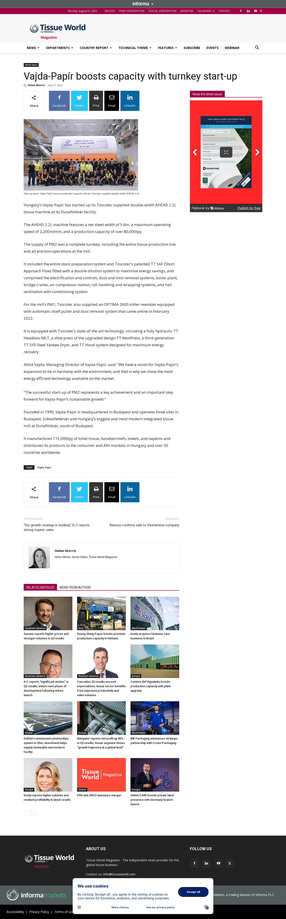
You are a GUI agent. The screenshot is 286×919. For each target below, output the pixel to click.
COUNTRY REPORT (94, 48)
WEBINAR (232, 48)
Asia (80, 628)
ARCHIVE (110, 11)
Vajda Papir (44, 467)
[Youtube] (255, 11)
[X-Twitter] (261, 11)
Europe (136, 676)
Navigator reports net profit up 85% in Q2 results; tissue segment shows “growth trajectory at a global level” (101, 743)
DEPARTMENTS (58, 48)
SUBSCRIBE (192, 48)
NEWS (31, 48)
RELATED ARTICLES (40, 587)
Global (29, 732)
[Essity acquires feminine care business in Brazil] (154, 613)
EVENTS (212, 48)
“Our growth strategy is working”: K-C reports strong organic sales (57, 527)
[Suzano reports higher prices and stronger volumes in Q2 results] (48, 613)
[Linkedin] (248, 11)
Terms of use (64, 912)
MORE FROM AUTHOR (75, 587)
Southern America (35, 628)
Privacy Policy (39, 912)
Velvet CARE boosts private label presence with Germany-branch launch (152, 800)
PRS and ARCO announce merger (99, 795)
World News (31, 64)
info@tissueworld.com (119, 874)
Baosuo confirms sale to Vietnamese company (144, 525)
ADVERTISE (187, 11)
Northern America (35, 676)
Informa (143, 3)
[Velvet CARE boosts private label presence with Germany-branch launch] (154, 775)
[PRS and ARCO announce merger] (101, 775)
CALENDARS (204, 11)
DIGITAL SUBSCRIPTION (162, 11)
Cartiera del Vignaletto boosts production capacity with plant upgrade (150, 686)
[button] (257, 48)
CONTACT (224, 11)
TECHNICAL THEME (133, 48)
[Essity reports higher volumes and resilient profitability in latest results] (48, 775)
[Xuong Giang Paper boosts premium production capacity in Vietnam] (101, 613)
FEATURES (166, 48)
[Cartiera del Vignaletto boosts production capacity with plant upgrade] (154, 661)
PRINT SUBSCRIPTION (131, 11)
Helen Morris (36, 85)
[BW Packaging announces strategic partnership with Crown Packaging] (154, 718)
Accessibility (15, 912)
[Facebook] (241, 11)
